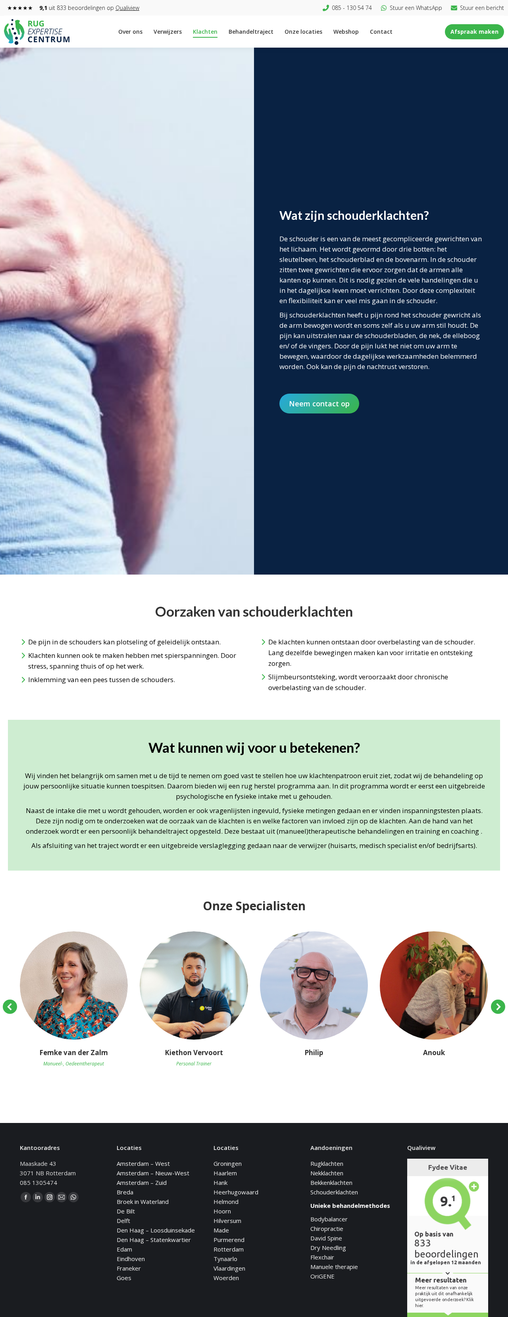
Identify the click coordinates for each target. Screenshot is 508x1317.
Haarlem (225, 1173)
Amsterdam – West (143, 1163)
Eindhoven (131, 1259)
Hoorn (222, 1211)
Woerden (226, 1278)
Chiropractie (326, 1228)
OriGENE (322, 1276)
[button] (10, 1007)
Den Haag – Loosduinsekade (156, 1230)
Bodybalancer (329, 1219)
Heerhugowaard (236, 1192)
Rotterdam (229, 1249)
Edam (124, 1249)
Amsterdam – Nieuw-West (153, 1173)
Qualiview (127, 8)
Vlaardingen (229, 1268)
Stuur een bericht (482, 8)
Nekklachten (326, 1173)
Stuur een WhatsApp (416, 8)
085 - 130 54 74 (352, 8)
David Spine (326, 1238)
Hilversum (227, 1221)
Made (221, 1230)
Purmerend (229, 1240)
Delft (123, 1221)
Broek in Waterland (143, 1201)
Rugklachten (326, 1163)
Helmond (226, 1201)
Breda (125, 1192)
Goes (124, 1278)
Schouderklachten (334, 1192)
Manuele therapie (334, 1267)
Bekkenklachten (331, 1182)
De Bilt (126, 1211)
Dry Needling (328, 1248)
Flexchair (322, 1257)
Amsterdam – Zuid (142, 1182)
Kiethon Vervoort (194, 1052)
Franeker (129, 1268)
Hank (220, 1182)
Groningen (228, 1163)
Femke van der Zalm (73, 1052)
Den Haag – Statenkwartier (154, 1240)
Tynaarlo (225, 1259)
